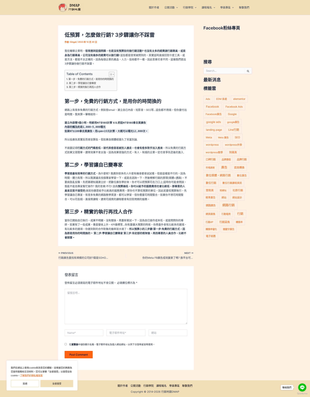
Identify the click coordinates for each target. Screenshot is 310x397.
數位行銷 (211, 182)
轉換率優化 (211, 229)
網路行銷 (228, 205)
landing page (214, 129)
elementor (239, 98)
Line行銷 (233, 129)
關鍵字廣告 (228, 229)
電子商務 (211, 236)
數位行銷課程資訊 (232, 183)
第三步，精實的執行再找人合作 (85, 87)
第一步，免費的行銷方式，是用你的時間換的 (91, 79)
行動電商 (226, 214)
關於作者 (123, 385)
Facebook (212, 106)
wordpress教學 (214, 152)
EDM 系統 (221, 99)
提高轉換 (239, 167)
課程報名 (161, 385)
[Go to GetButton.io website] (302, 394)
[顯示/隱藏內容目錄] (110, 74)
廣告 (224, 167)
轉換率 (239, 222)
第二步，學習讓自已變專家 (82, 83)
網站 (224, 197)
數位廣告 (242, 175)
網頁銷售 (210, 213)
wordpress (212, 144)
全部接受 (56, 383)
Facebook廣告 (214, 114)
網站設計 (237, 197)
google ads (213, 122)
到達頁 (233, 152)
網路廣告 (211, 205)
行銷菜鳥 (224, 222)
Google (232, 114)
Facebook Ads (234, 106)
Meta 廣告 (223, 137)
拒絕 (25, 383)
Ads (208, 98)
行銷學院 (148, 385)
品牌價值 (226, 159)
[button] (176, 7)
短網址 (223, 190)
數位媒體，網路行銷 (218, 175)
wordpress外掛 (233, 144)
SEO (237, 137)
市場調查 (210, 167)
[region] (42, 375)
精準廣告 (210, 197)
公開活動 (135, 385)
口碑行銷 (211, 159)
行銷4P (209, 222)
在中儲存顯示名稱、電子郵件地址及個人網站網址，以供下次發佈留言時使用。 (112, 344)
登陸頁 (210, 190)
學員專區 (174, 385)
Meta (209, 137)
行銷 (240, 214)
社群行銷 (238, 190)
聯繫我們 (187, 385)
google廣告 (233, 122)
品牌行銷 (242, 159)
